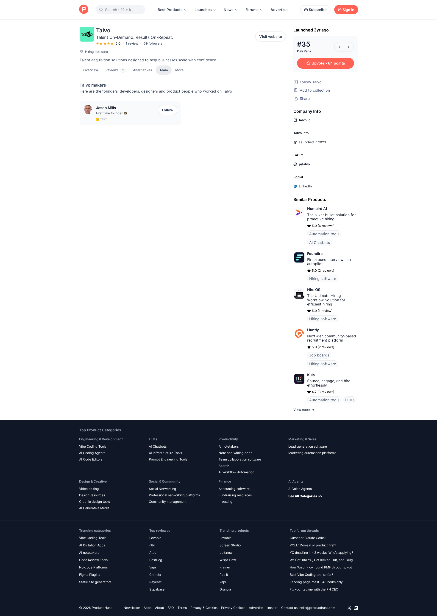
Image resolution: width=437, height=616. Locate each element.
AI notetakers (229, 446)
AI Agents (295, 481)
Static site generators (95, 582)
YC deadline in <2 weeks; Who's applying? (321, 552)
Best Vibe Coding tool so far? (311, 574)
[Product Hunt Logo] (83, 9)
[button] (179, 70)
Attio (152, 552)
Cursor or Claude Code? (308, 538)
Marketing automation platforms (312, 453)
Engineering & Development (101, 439)
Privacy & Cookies (203, 608)
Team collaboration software (240, 459)
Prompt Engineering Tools (168, 459)
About (159, 608)
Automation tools (324, 234)
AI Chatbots (319, 242)
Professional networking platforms (174, 495)
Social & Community (164, 481)
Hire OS (313, 289)
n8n (152, 545)
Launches (203, 9)
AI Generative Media (94, 508)
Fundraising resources (235, 495)
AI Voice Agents (300, 489)
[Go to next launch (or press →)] (348, 46)
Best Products (170, 9)
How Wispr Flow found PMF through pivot (321, 567)
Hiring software (96, 52)
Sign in (348, 9)
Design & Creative (93, 481)
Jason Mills (106, 107)
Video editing (89, 489)
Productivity (228, 439)
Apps (147, 608)
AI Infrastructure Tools (165, 453)
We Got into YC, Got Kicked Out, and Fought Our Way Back (323, 560)
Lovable (155, 538)
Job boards (319, 355)
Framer (225, 567)
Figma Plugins (89, 574)
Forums (252, 9)
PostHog (155, 560)
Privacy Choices (233, 608)
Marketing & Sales (302, 439)
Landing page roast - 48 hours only (316, 582)
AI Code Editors (90, 459)
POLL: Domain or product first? (313, 545)
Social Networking (162, 489)
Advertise (278, 9)
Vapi (152, 567)
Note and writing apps (235, 453)
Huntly (313, 330)
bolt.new (226, 552)
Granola (155, 574)
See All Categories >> (305, 496)
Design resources (92, 495)
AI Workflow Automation (236, 472)
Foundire (315, 253)
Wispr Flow (228, 560)
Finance (225, 481)
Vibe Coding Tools (92, 446)
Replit (224, 574)
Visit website (270, 36)
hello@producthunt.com (317, 608)
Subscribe (317, 9)
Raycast (155, 582)
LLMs (349, 400)
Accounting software (234, 489)
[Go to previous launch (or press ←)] (339, 46)
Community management (167, 501)
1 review (132, 43)
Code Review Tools (93, 560)
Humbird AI (317, 208)
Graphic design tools (94, 501)
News (229, 9)
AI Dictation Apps (92, 545)
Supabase (156, 589)
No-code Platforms (93, 567)
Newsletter (132, 608)
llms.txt (272, 608)
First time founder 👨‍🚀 (111, 113)
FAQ (171, 608)
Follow (167, 110)
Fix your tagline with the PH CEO (314, 589)
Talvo (103, 119)
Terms (182, 608)
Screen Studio (230, 545)
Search (224, 466)
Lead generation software (307, 446)
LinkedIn (305, 186)
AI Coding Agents (92, 453)
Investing (225, 501)
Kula (311, 375)
